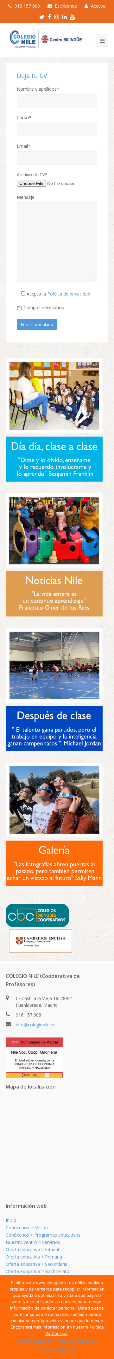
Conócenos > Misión (27, 1228)
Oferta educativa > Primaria (34, 1257)
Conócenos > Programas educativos (43, 1235)
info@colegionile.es (35, 1025)
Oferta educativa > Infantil (32, 1249)
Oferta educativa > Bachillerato (37, 1271)
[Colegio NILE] (44, 39)
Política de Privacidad (57, 1349)
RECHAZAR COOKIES (77, 1341)
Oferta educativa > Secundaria (36, 1264)
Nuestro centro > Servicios (33, 1242)
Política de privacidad (68, 294)
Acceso (98, 6)
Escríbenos (66, 6)
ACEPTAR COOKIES (35, 1341)
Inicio (11, 1220)
